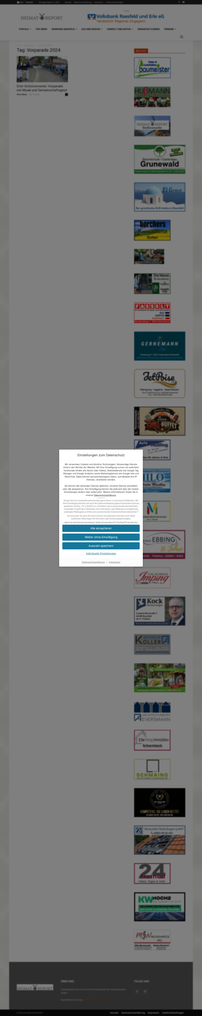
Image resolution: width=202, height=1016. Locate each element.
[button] (101, 537)
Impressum (114, 562)
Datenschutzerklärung (105, 495)
